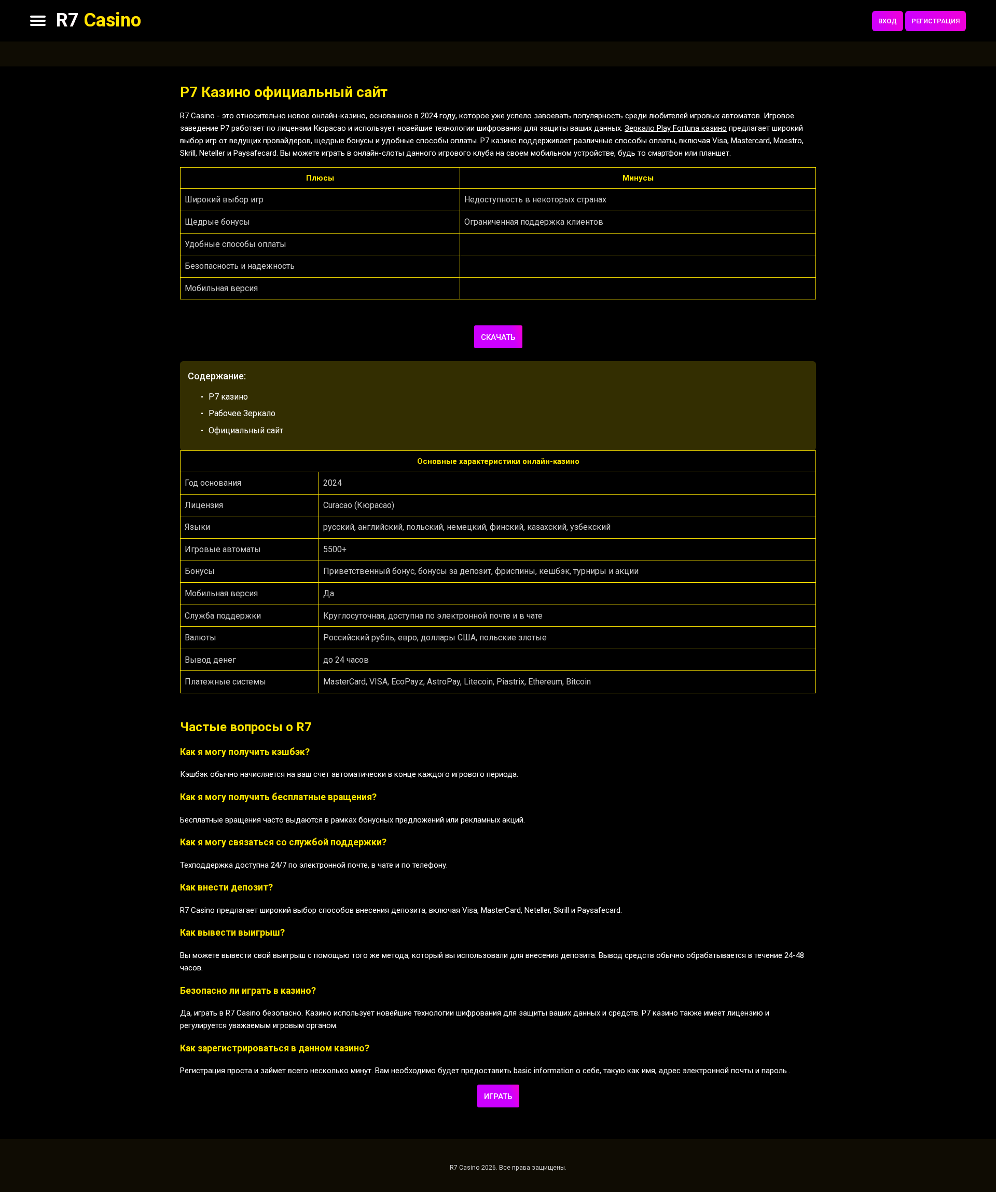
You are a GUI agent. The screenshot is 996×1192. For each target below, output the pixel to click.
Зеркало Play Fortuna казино (676, 128)
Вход (887, 21)
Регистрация (935, 21)
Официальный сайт (246, 430)
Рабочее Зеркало (242, 413)
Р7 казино (228, 397)
